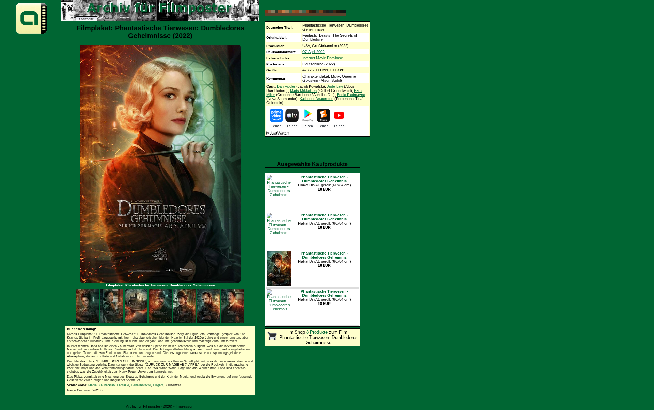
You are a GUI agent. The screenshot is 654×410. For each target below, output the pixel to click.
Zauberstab (107, 385)
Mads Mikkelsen (303, 90)
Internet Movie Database (322, 58)
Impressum (185, 406)
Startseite (86, 19)
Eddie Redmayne (351, 95)
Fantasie (123, 385)
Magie (92, 385)
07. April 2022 (313, 52)
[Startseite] (31, 33)
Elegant (158, 385)
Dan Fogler (286, 86)
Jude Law (335, 86)
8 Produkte (317, 332)
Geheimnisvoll (141, 385)
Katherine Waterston (316, 99)
